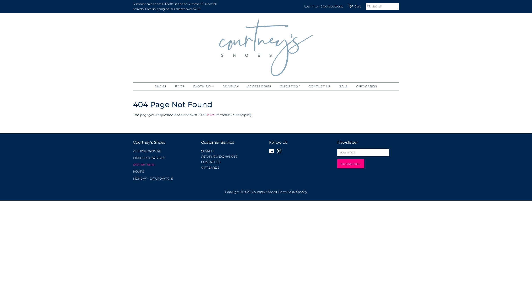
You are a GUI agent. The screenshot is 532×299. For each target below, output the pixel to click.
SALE (343, 86)
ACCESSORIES (259, 86)
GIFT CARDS (366, 86)
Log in (308, 6)
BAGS (180, 86)
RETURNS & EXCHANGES (219, 156)
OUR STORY (290, 86)
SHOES (161, 86)
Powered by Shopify (292, 192)
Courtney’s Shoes (264, 192)
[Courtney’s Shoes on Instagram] (279, 152)
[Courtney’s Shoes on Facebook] (271, 152)
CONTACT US (320, 86)
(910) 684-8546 (143, 164)
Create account (332, 6)
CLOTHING (202, 86)
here (211, 115)
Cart (358, 6)
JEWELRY (231, 86)
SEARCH (207, 151)
